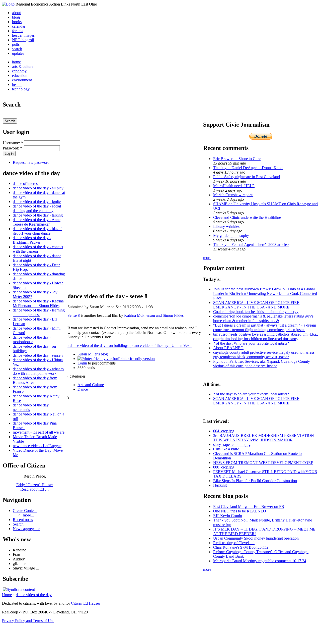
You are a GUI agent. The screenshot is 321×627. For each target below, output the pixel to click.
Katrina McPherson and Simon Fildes (154, 315)
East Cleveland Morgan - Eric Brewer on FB (248, 506)
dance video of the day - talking (38, 215)
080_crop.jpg (223, 467)
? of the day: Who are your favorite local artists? (251, 343)
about (16, 13)
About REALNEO (228, 348)
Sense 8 (73, 315)
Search (18, 524)
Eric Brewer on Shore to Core (237, 158)
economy (19, 71)
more (207, 257)
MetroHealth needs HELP (234, 186)
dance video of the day (34, 595)
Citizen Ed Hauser (85, 603)
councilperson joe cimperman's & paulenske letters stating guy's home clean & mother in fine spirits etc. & (263, 318)
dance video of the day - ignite (37, 201)
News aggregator (26, 529)
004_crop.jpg (223, 431)
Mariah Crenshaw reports (233, 195)
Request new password (31, 162)
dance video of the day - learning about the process (39, 312)
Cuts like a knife (226, 449)
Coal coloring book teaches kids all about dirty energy (255, 311)
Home (7, 595)
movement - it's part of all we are (38, 432)
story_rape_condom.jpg (232, 444)
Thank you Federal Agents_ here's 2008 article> (251, 244)
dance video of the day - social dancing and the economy (37, 208)
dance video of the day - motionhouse (32, 339)
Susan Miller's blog (92, 354)
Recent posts (23, 519)
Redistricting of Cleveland (234, 543)
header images (23, 35)
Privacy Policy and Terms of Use (28, 620)
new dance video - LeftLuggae (37, 446)
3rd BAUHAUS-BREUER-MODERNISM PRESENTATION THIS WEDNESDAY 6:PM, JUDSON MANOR (263, 437)
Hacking (220, 485)
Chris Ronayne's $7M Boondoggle (240, 547)
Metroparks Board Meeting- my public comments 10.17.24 (259, 561)
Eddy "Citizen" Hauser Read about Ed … (34, 487)
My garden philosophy (231, 235)
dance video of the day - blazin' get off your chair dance (37, 231)
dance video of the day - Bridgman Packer (32, 240)
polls (16, 44)
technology (21, 89)
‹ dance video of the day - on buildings (97, 345)
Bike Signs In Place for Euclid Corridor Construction (255, 481)
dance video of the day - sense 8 (38, 355)
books (17, 22)
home (16, 62)
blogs (16, 17)
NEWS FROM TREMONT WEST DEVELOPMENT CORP (263, 462)
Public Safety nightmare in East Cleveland (246, 177)
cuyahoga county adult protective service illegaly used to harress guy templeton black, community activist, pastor (263, 354)
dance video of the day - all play (38, 188)
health (17, 84)
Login (82, 363)
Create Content (25, 510)
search (17, 49)
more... (28, 515)
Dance (82, 389)
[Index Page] (8, 4)
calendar (18, 26)
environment (22, 80)
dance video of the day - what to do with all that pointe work (38, 371)
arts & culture (22, 66)
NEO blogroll (23, 40)
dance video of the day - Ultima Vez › (162, 345)
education (19, 75)
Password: (12, 148)
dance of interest (26, 183)
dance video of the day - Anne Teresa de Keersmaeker (36, 222)
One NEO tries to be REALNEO (239, 511)
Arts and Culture (90, 385)
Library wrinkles (226, 226)
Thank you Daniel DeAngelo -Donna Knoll (248, 168)
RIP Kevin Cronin (227, 515)
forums (17, 31)
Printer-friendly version (136, 358)
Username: (13, 143)
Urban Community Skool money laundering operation (256, 538)
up (130, 345)
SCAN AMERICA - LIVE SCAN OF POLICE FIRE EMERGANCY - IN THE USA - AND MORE (256, 304)
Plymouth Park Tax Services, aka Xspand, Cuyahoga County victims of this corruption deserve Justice (261, 363)
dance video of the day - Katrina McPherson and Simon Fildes (38, 303)
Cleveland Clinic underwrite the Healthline (247, 217)
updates (18, 53)
